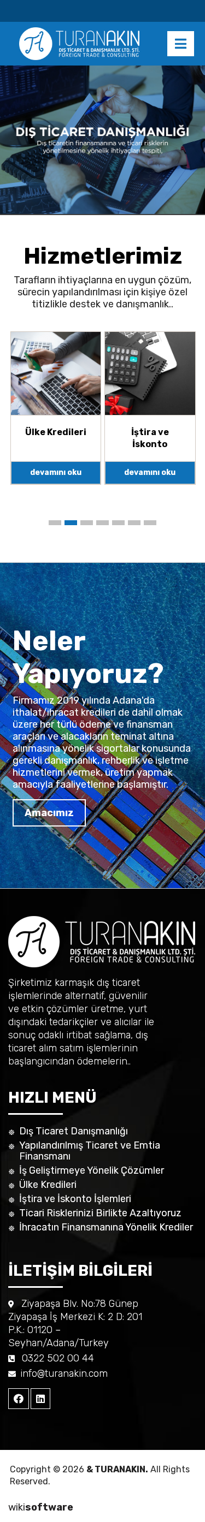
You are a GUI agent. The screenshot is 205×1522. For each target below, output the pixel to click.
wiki (40, 1507)
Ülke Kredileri (48, 1185)
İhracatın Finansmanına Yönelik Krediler (106, 1227)
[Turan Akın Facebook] (18, 1398)
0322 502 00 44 (58, 1358)
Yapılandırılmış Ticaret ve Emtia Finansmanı (89, 1150)
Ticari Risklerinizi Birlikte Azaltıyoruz (100, 1213)
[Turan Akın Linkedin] (40, 1398)
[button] (55, 522)
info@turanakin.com (64, 1374)
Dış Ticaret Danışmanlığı (73, 1131)
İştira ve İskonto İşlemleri (75, 1199)
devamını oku (55, 472)
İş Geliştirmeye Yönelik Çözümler (91, 1170)
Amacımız (49, 813)
